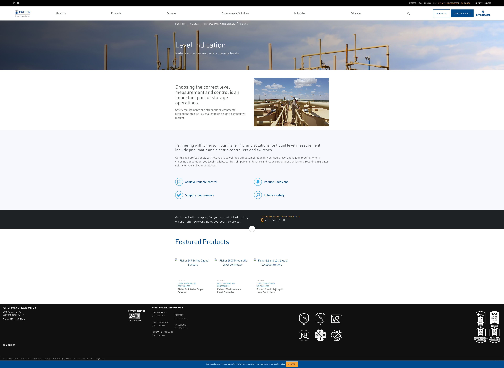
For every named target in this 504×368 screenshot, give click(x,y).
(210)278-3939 (181, 328)
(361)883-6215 (158, 315)
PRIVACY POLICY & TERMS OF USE (17, 359)
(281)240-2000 (17, 319)
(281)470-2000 (158, 335)
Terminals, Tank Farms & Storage (219, 24)
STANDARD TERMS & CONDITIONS (47, 359)
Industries (180, 24)
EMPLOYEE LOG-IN (80, 359)
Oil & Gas (194, 24)
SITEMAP (67, 359)
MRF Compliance (97, 359)
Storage (244, 24)
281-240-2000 (274, 220)
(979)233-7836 (181, 318)
